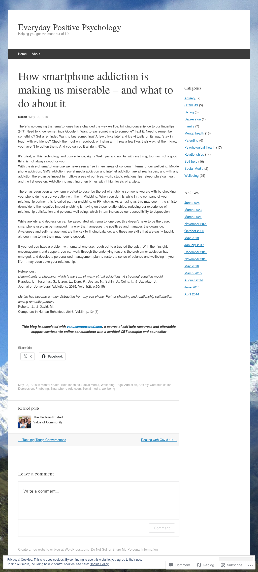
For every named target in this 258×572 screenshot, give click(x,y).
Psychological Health (199, 147)
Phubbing (42, 388)
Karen (22, 116)
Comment (162, 528)
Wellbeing (108, 384)
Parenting (191, 140)
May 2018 (191, 237)
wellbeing (108, 388)
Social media (91, 388)
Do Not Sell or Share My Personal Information (124, 549)
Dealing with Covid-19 (159, 439)
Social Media (90, 384)
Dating (189, 112)
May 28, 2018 (38, 116)
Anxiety (143, 384)
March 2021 (193, 216)
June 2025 (192, 202)
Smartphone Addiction (65, 388)
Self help (190, 161)
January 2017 (194, 244)
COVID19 (191, 105)
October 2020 (194, 230)
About (36, 53)
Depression (26, 388)
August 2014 (193, 280)
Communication (161, 384)
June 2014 (192, 287)
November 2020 (195, 223)
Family (189, 126)
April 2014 (191, 294)
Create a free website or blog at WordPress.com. (53, 549)
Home (22, 53)
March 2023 (193, 209)
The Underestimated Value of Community (48, 419)
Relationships (70, 384)
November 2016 (195, 258)
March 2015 (193, 273)
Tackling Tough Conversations (42, 439)
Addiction (130, 384)
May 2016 (191, 265)
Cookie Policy (99, 564)
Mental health (50, 384)
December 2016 (195, 251)
